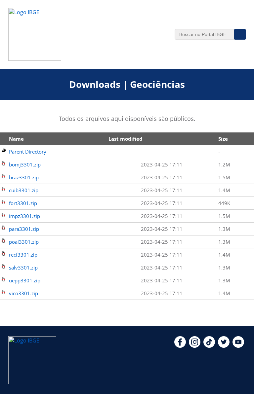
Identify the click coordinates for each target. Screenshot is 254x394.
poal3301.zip (24, 241)
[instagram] (194, 345)
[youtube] (238, 345)
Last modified (125, 138)
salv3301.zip (23, 267)
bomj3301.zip (25, 164)
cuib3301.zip (23, 190)
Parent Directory (27, 151)
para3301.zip (24, 229)
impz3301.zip (24, 216)
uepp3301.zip (24, 280)
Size (223, 138)
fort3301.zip (23, 203)
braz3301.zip (24, 177)
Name (16, 138)
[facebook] (180, 345)
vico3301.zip (23, 293)
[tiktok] (209, 345)
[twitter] (224, 345)
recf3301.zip (23, 254)
